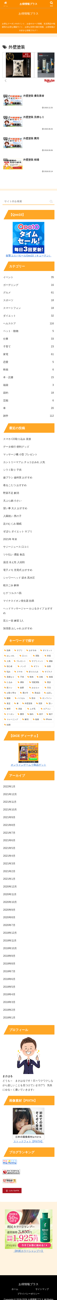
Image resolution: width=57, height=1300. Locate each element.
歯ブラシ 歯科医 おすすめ (17, 477)
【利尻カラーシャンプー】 (28, 1251)
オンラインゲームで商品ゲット (28, 765)
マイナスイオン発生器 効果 (18, 600)
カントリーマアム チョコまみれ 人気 (24, 462)
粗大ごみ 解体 (11, 585)
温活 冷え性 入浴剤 (14, 562)
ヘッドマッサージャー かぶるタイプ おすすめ (28, 610)
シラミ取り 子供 (12, 469)
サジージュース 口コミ (16, 546)
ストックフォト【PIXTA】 (28, 1141)
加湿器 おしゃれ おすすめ (17, 628)
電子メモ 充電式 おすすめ (17, 570)
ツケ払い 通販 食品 (14, 554)
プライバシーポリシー (28, 1293)
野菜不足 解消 (11, 493)
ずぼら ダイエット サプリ (17, 531)
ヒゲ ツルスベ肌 (12, 593)
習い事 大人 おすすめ (15, 508)
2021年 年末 (10, 539)
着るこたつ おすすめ (15, 485)
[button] (51, 201)
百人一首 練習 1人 (13, 620)
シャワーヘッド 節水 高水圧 (19, 577)
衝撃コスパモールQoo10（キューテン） (28, 255)
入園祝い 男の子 (12, 516)
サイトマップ (42, 1289)
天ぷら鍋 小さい (12, 500)
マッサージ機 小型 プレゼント (20, 454)
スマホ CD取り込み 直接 (17, 439)
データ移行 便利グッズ (16, 446)
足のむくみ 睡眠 (12, 523)
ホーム (15, 1289)
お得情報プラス (28, 4)
